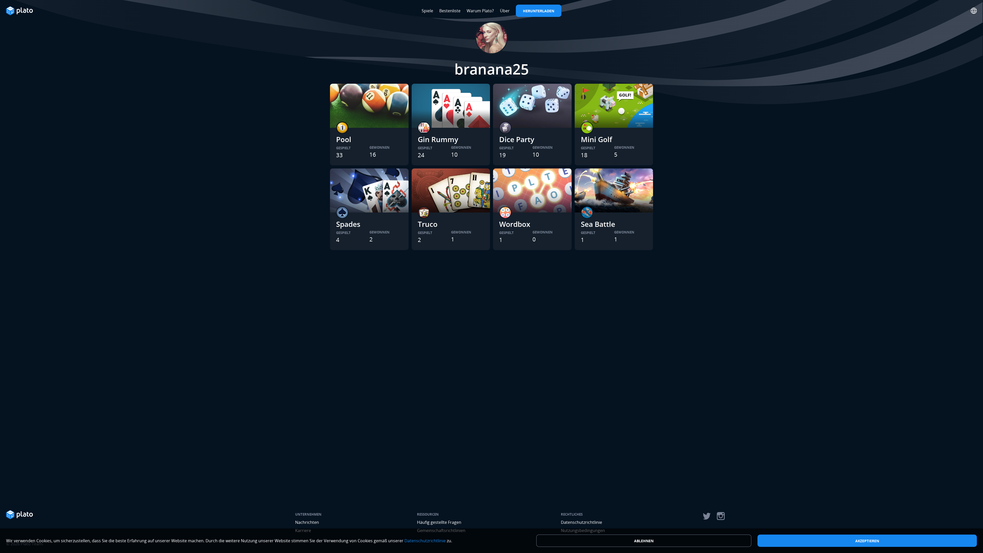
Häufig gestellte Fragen (439, 522)
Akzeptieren (867, 540)
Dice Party (516, 139)
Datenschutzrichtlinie (581, 522)
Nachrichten (307, 522)
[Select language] (974, 11)
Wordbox (514, 224)
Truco (427, 224)
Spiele (427, 11)
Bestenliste (450, 11)
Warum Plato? (480, 11)
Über (505, 11)
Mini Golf (596, 139)
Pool (343, 139)
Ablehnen (644, 540)
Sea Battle (598, 224)
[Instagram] (721, 516)
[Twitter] (706, 516)
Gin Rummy (438, 139)
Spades (348, 224)
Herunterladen (538, 10)
